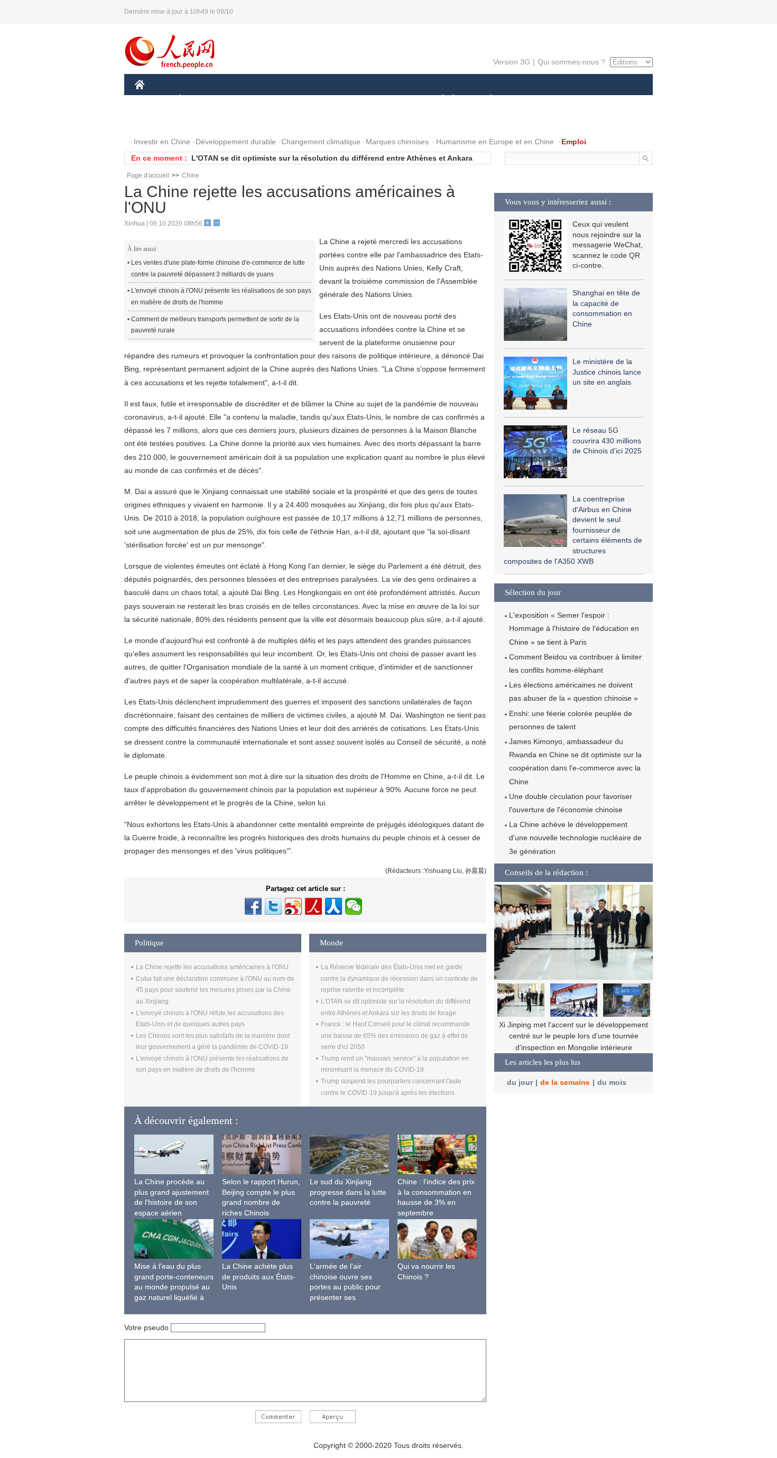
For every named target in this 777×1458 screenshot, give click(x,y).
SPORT (528, 99)
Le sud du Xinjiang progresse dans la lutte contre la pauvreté (348, 1191)
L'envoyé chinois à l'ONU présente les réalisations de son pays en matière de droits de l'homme (221, 296)
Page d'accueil (148, 175)
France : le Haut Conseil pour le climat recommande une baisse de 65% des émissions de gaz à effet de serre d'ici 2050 (395, 1035)
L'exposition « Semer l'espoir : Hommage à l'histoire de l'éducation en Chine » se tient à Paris (574, 628)
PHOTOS (203, 120)
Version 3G (511, 62)
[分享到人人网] (333, 906)
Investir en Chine (162, 141)
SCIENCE (341, 99)
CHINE (153, 99)
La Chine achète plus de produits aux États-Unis (258, 1276)
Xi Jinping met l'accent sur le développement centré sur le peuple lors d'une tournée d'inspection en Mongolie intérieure (573, 1036)
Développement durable (236, 141)
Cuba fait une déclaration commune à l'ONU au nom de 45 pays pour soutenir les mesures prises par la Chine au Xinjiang (215, 990)
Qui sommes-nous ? (571, 62)
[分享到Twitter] (273, 906)
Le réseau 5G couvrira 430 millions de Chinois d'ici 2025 (607, 440)
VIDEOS (246, 120)
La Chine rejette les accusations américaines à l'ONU (212, 967)
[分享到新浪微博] (293, 906)
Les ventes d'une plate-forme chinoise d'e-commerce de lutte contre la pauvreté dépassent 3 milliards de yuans (218, 268)
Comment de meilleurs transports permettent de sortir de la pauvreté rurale (215, 325)
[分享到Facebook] (253, 906)
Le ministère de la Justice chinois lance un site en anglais (606, 371)
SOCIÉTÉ (438, 99)
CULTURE (390, 99)
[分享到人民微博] (313, 906)
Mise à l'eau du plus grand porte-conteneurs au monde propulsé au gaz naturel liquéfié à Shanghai (174, 1287)
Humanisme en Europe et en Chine (495, 141)
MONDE (249, 99)
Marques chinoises (397, 141)
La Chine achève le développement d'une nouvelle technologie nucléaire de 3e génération (575, 837)
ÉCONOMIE (200, 99)
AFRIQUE (294, 99)
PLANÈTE (485, 99)
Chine (190, 175)
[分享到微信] (353, 906)
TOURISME (574, 99)
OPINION (157, 120)
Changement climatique (320, 141)
